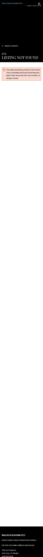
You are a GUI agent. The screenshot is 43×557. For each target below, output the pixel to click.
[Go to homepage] (14, 3)
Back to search (11, 46)
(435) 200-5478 (34, 6)
